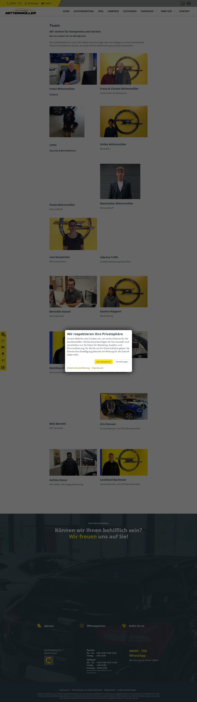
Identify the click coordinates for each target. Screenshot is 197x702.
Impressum (97, 367)
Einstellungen (122, 361)
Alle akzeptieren (103, 361)
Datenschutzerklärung (78, 367)
